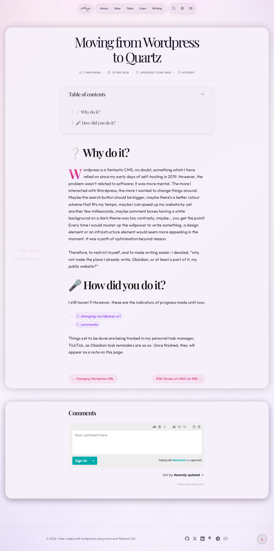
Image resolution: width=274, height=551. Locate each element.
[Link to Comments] (101, 413)
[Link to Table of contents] (109, 94)
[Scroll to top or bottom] (262, 539)
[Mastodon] (210, 538)
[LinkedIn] (202, 538)
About (104, 8)
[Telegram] (218, 538)
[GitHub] (187, 538)
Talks (130, 8)
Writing (157, 8)
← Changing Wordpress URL (93, 379)
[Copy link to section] (135, 152)
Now (117, 8)
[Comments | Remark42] (137, 455)
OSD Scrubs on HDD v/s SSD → (179, 379)
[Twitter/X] (195, 538)
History (188, 72)
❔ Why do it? (27, 250)
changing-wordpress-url (101, 316)
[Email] (225, 538)
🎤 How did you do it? (28, 259)
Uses (142, 8)
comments (89, 324)
